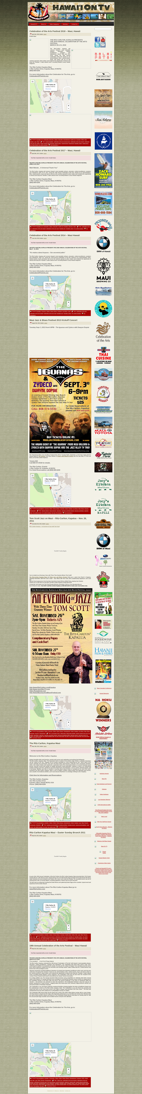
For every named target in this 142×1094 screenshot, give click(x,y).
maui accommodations (81, 825)
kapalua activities (63, 825)
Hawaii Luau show (34, 1083)
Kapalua (32, 141)
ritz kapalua (36, 1086)
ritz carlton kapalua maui (48, 736)
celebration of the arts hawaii (77, 141)
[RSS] (30, 1091)
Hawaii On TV (50, 1090)
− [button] (68, 108)
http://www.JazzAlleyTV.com (39, 689)
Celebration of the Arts (48, 139)
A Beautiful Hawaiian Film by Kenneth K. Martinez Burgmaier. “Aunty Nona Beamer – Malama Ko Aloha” (103, 835)
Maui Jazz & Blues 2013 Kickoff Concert (47, 355)
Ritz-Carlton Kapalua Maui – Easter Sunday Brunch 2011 (57, 832)
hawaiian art (71, 936)
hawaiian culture (78, 143)
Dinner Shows (53, 311)
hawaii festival (65, 143)
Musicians (32, 733)
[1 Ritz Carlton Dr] (50, 94)
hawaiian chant (63, 1083)
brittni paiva (63, 733)
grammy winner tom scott (82, 733)
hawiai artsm (85, 143)
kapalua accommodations (53, 825)
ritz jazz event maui (59, 736)
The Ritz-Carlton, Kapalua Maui (44, 743)
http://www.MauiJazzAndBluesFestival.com (45, 692)
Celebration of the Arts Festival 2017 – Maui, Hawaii (54, 150)
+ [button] (68, 105)
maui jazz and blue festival (68, 510)
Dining (50, 508)
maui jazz (59, 510)
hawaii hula (71, 143)
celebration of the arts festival (48, 936)
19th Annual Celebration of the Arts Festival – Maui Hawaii (58, 945)
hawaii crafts (72, 1082)
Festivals (78, 139)
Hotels (66, 508)
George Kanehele (60, 1082)
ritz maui (54, 512)
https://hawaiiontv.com (37, 691)
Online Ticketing (33, 355)
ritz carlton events (37, 512)
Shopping (38, 825)
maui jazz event (82, 735)
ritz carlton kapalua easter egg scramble (72, 938)
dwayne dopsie (45, 510)
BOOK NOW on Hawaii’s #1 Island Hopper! (103, 738)
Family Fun (73, 139)
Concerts (43, 311)
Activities (39, 139)
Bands (46, 731)
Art (42, 139)
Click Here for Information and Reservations (45, 775)
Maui (38, 141)
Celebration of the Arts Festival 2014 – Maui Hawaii (54, 235)
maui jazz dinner (74, 735)
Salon (31, 936)
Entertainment (66, 139)
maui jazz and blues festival (50, 735)
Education (60, 139)
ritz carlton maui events (42, 940)
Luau (35, 141)
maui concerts (52, 510)
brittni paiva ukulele (70, 733)
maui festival (35, 1084)
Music (82, 508)
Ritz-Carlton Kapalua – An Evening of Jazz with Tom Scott (44, 526)
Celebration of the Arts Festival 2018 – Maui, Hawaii (54, 31)
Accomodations (40, 508)
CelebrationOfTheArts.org (38, 76)
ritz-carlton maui (51, 827)
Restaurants (33, 510)
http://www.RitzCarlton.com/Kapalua (42, 687)
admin (45, 34)
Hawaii (41, 143)
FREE (82, 139)
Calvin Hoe (59, 1080)
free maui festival (51, 1082)
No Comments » (54, 145)
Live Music (64, 311)
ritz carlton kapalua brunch (56, 938)
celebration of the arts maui (52, 228)
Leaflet (58, 112)
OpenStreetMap (68, 112)
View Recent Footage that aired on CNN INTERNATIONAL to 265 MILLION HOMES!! (103, 811)
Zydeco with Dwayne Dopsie (65, 456)
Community (45, 226)
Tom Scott (71, 736)
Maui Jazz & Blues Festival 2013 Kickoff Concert (53, 320)
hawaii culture (58, 143)
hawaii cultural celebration (82, 1082)
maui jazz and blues (79, 510)
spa (34, 936)
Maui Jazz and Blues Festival (58, 577)
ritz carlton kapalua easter (73, 1084)
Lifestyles (70, 226)
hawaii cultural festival (49, 143)
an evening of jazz (55, 733)
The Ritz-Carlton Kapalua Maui (38, 577)
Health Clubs (68, 934)
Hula (85, 139)
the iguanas (59, 512)
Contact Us (67, 1090)
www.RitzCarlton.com (37, 889)
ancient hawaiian (49, 141)
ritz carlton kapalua (42, 145)
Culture (56, 139)
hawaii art (67, 1082)
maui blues (36, 735)
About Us (56, 1090)
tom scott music (85, 736)
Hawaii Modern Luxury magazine (46, 1083)
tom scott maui (77, 736)
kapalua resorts (71, 825)
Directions (48, 89)
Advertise (62, 1090)
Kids (76, 934)
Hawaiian (57, 1083)
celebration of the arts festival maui (62, 141)
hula (31, 145)
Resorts (86, 508)
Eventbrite (64, 355)
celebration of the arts (81, 311)
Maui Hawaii (35, 145)
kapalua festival (81, 1083)
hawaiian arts (62, 228)
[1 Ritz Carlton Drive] (50, 488)
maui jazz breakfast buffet (64, 735)
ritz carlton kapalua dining (60, 1084)
